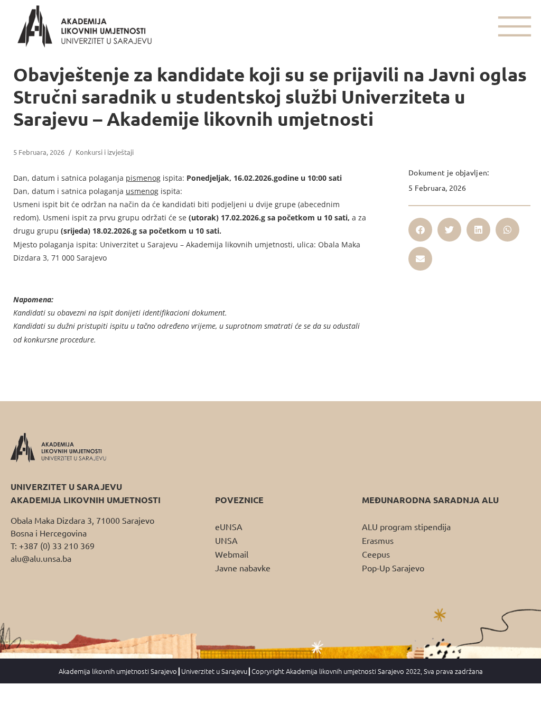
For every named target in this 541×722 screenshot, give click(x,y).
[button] (420, 230)
